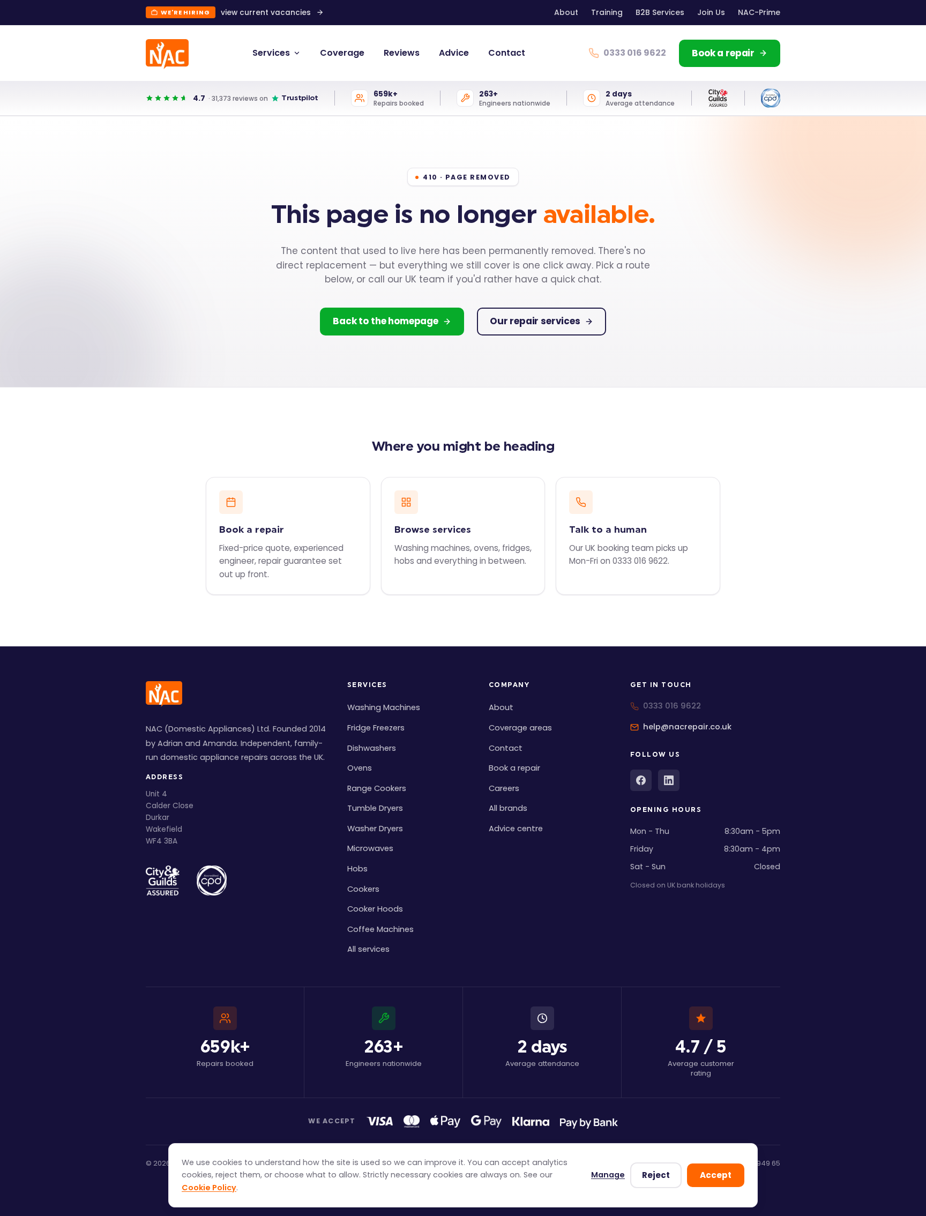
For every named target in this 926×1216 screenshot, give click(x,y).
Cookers (363, 889)
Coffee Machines (380, 929)
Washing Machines (383, 707)
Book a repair (514, 768)
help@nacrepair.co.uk (687, 726)
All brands (508, 808)
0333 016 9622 (672, 705)
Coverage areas (520, 727)
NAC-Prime (759, 12)
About (566, 12)
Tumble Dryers (375, 808)
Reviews (402, 53)
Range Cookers (376, 788)
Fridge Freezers (376, 727)
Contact (506, 53)
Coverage (342, 53)
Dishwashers (371, 748)
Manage (608, 1174)
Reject (656, 1175)
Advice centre (516, 828)
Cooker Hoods (375, 909)
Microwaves (370, 848)
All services (368, 949)
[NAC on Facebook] (641, 780)
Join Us (711, 12)
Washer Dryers (375, 828)
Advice (454, 53)
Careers (504, 788)
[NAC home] (167, 54)
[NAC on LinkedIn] (668, 780)
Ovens (359, 768)
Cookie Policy (209, 1187)
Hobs (357, 868)
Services (271, 53)
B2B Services (660, 12)
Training (607, 12)
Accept (715, 1175)
